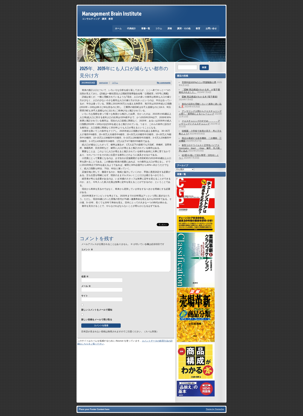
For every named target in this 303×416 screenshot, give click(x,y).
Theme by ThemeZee (215, 409)
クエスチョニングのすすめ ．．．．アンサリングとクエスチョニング (199, 122)
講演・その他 (183, 28)
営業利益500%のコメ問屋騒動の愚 (199, 82)
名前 (85, 276)
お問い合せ (211, 28)
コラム (158, 28)
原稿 (169, 28)
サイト (84, 295)
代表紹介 (131, 28)
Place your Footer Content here (94, 409)
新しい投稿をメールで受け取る (96, 319)
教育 (198, 28)
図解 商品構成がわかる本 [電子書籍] (199, 96)
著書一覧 (145, 28)
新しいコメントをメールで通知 (96, 309)
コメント (87, 249)
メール (86, 286)
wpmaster (103, 83)
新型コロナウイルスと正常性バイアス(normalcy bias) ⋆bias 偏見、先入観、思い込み (200, 148)
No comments (163, 83)
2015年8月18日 (88, 83)
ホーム (118, 28)
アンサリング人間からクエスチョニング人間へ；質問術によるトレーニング (200, 112)
